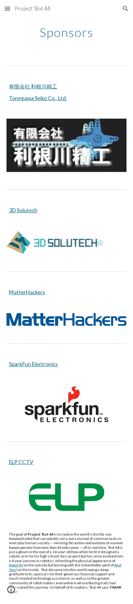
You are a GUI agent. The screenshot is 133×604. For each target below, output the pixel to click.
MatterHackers (27, 292)
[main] (66, 32)
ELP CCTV (21, 462)
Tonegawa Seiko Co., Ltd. (38, 98)
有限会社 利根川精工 (33, 86)
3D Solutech (23, 210)
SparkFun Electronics (33, 364)
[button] (7, 8)
